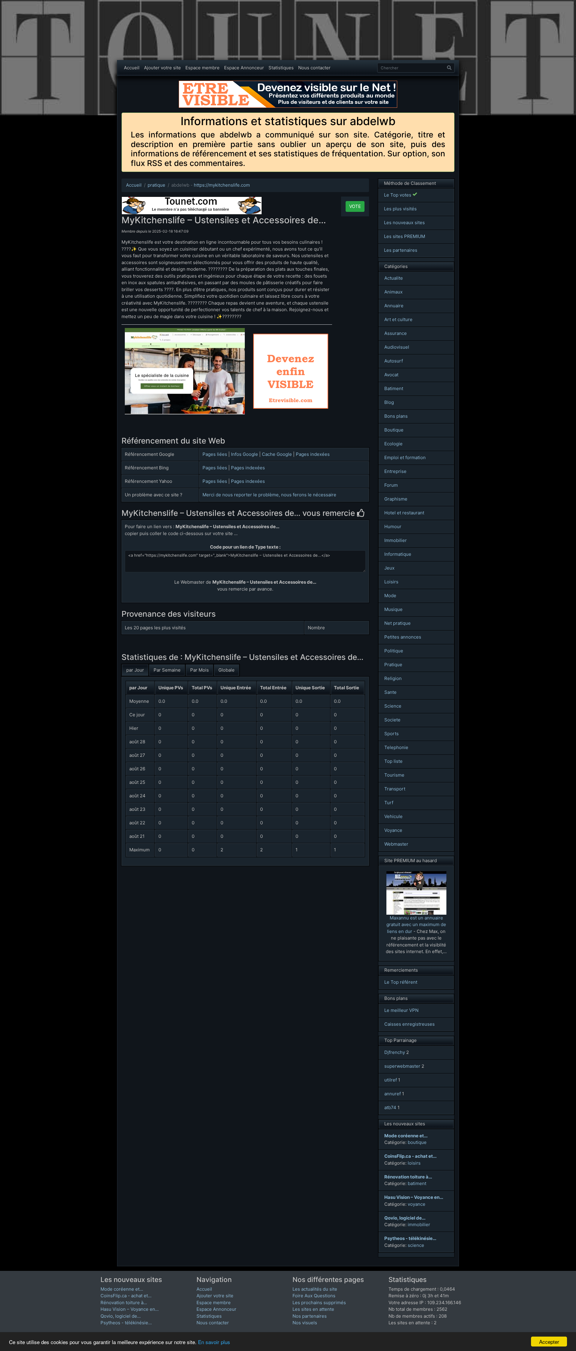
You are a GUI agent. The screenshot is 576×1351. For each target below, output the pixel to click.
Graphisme (395, 499)
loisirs (414, 1163)
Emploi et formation (405, 457)
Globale (226, 670)
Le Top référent (400, 982)
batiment (417, 1183)
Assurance (395, 333)
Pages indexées (313, 454)
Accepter (549, 1341)
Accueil (132, 68)
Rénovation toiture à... (123, 1302)
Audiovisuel (396, 347)
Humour (392, 526)
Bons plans (396, 416)
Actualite (393, 278)
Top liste (393, 761)
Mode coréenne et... (121, 1289)
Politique (393, 651)
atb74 (390, 1107)
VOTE (355, 206)
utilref (390, 1080)
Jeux (389, 568)
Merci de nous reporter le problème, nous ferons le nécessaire (269, 495)
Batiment (393, 388)
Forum (391, 485)
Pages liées (214, 454)
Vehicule (393, 816)
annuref (392, 1094)
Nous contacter (314, 68)
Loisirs (391, 582)
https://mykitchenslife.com (222, 185)
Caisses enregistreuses (409, 1024)
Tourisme (394, 775)
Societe (392, 720)
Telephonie (396, 747)
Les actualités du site (314, 1289)
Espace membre (202, 68)
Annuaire (394, 305)
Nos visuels (304, 1322)
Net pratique (397, 623)
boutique (417, 1142)
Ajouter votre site (162, 68)
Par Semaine (167, 670)
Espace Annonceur (244, 68)
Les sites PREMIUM (404, 236)
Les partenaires (400, 250)
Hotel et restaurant (404, 513)
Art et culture (398, 319)
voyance (416, 1204)
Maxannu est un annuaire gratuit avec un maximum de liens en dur (416, 924)
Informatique (397, 554)
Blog (389, 402)
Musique (393, 609)
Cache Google (277, 454)
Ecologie (393, 444)
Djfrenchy (394, 1052)
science (416, 1245)
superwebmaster (402, 1066)
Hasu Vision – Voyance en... (129, 1309)
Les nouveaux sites (404, 222)
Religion (393, 678)
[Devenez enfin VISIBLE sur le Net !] (290, 336)
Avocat (391, 375)
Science (392, 706)
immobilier (419, 1224)
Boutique (394, 430)
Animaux (393, 292)
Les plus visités (400, 209)
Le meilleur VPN (401, 1010)
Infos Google (244, 454)
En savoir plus (214, 1342)
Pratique (393, 664)
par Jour (135, 670)
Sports (391, 733)
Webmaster (396, 844)
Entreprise (395, 471)
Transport (394, 789)
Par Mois (199, 670)
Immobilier (395, 540)
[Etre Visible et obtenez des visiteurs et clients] (288, 83)
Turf (388, 802)
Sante (390, 692)
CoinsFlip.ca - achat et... (126, 1295)
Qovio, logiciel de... (120, 1316)
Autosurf (393, 361)
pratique (156, 185)
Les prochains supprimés (319, 1302)
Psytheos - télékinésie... (126, 1322)
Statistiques (281, 68)
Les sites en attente (313, 1309)
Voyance (393, 830)
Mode (390, 595)
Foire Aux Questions (313, 1295)
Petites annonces (402, 637)
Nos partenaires (309, 1316)
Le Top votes (398, 195)
